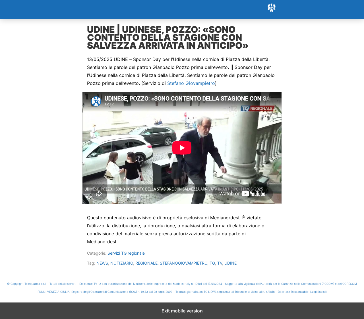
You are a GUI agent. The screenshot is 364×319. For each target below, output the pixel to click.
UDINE (230, 263)
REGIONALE (146, 263)
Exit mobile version (182, 311)
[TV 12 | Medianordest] (182, 9)
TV (219, 263)
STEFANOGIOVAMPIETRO (183, 263)
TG (212, 263)
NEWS (102, 263)
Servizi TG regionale (126, 253)
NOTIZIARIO (121, 263)
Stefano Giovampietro (191, 83)
